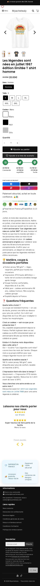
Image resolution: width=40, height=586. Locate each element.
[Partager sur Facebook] (11, 184)
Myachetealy (19, 10)
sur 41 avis (20, 415)
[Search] (33, 10)
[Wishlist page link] (2, 6)
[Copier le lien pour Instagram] (29, 188)
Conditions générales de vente (13, 519)
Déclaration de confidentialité (13, 512)
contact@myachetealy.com (14, 494)
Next (34, 32)
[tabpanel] (9, 54)
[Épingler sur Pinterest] (11, 188)
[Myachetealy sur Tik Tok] (21, 576)
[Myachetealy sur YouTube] (17, 576)
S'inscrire (29, 544)
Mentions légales (8, 515)
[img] (20, 412)
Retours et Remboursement (12, 522)
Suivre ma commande (12, 492)
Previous (5, 32)
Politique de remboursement (12, 530)
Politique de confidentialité (20, 556)
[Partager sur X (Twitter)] (29, 184)
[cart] (37, 10)
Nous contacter (8, 508)
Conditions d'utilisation (11, 526)
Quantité (6, 137)
